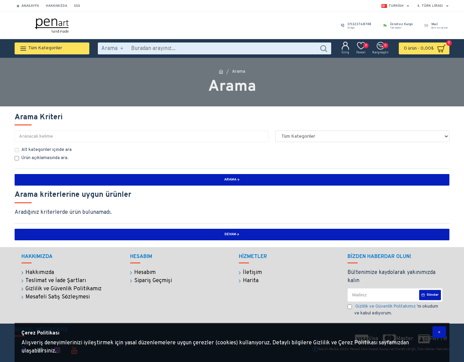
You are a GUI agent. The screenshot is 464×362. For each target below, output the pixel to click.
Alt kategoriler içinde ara (46, 150)
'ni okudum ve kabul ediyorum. (396, 310)
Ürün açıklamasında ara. (44, 158)
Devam (230, 234)
